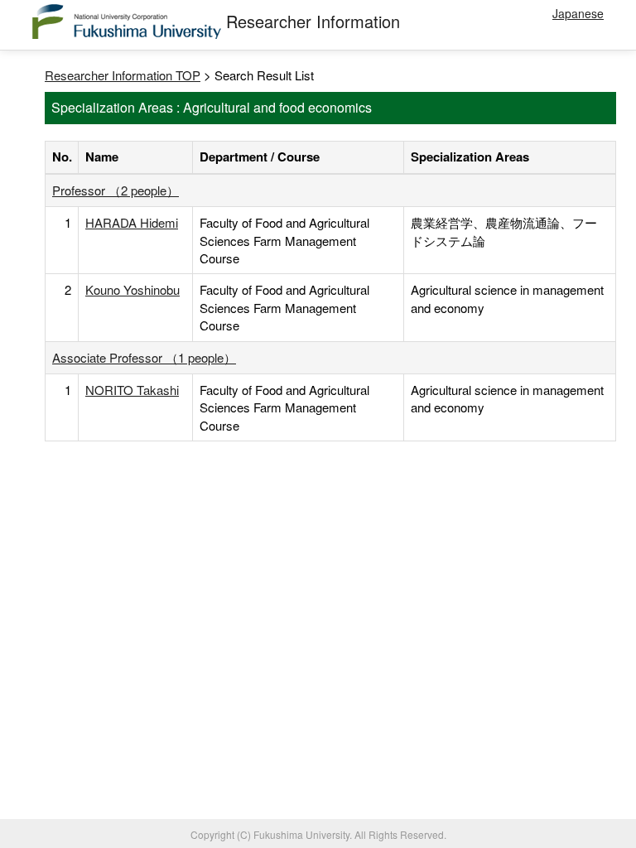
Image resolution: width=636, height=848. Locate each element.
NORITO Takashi (132, 389)
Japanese (578, 13)
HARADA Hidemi (131, 222)
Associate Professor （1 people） (144, 357)
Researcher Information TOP (122, 75)
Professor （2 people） (115, 190)
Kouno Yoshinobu (132, 289)
